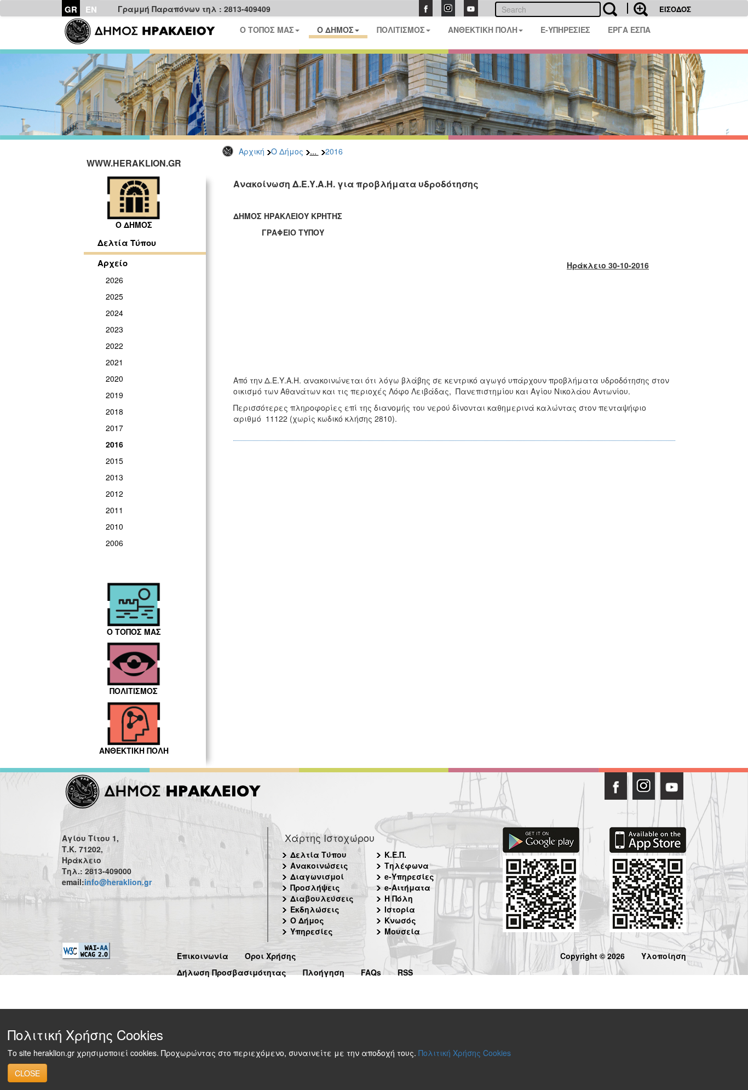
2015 (114, 460)
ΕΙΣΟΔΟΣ (675, 9)
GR (71, 9)
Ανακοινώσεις (319, 865)
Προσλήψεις (315, 887)
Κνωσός (400, 920)
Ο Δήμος (287, 151)
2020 (114, 378)
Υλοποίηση (663, 954)
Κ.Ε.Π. (395, 854)
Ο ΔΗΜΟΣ (335, 29)
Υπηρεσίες (311, 931)
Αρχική (251, 151)
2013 (114, 477)
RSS (405, 971)
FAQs (371, 971)
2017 (114, 427)
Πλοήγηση (323, 971)
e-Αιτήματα (407, 887)
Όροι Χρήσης (270, 954)
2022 (114, 345)
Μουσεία (402, 931)
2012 (114, 493)
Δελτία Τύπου (126, 243)
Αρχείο (112, 263)
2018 (114, 411)
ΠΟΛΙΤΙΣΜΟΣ (401, 29)
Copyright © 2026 (592, 954)
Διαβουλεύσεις (322, 898)
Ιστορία (399, 909)
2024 (114, 312)
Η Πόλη (398, 898)
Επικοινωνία (202, 954)
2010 (114, 526)
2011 (114, 509)
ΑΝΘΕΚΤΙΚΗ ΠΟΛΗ (482, 29)
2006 (114, 542)
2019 (114, 394)
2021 (114, 362)
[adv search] (637, 8)
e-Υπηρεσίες (409, 876)
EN (91, 9)
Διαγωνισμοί (317, 876)
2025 (114, 296)
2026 (114, 279)
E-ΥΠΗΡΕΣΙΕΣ (565, 29)
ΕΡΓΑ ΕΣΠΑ (629, 29)
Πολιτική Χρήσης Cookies (464, 1052)
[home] (146, 32)
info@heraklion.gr (118, 881)
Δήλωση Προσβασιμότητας (231, 971)
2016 (334, 151)
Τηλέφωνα (406, 865)
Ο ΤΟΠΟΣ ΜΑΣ (267, 29)
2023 (114, 329)
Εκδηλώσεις (315, 909)
